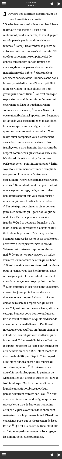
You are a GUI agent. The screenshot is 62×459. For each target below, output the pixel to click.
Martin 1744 (31, 2)
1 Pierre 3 (31, 5)
